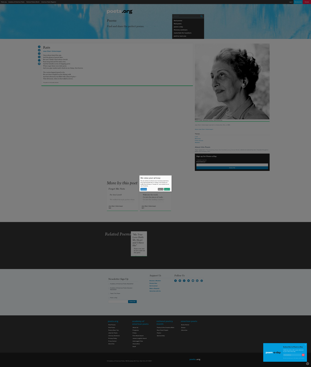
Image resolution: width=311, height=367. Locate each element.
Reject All (160, 189)
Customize (143, 189)
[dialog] (155, 183)
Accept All (167, 189)
